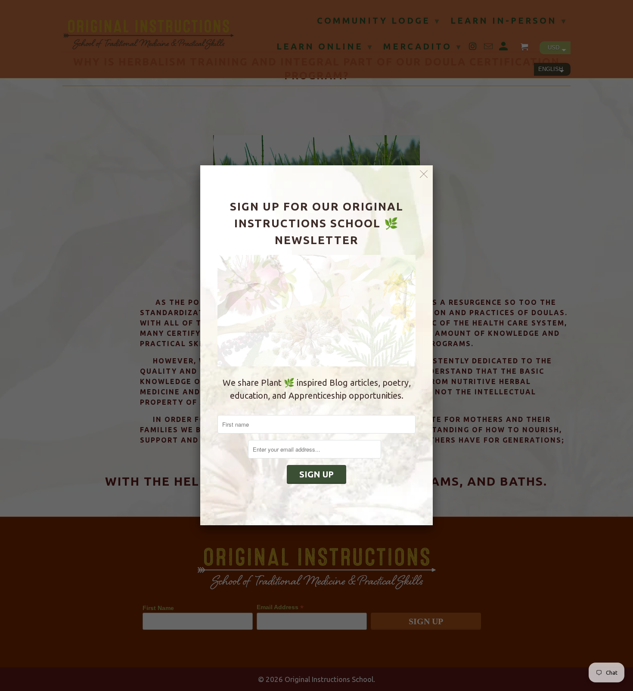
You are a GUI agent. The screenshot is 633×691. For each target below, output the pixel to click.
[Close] (423, 174)
